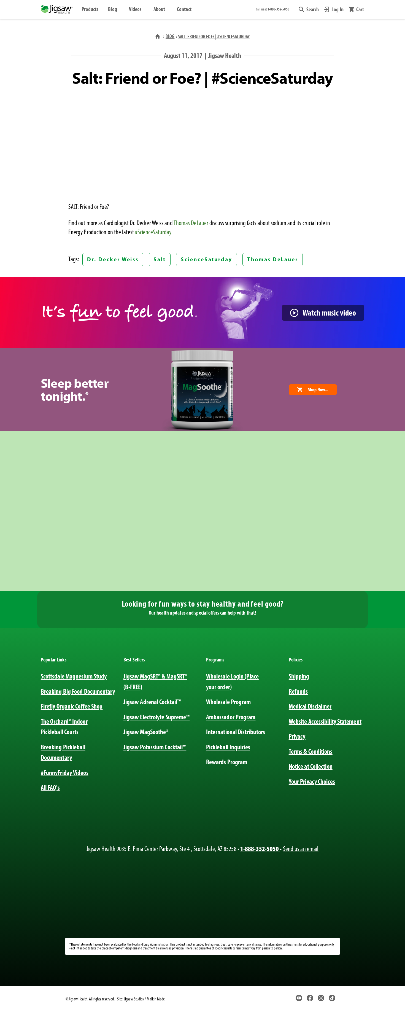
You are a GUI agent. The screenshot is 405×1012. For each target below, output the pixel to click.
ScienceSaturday (206, 259)
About (159, 9)
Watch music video (329, 313)
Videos (135, 9)
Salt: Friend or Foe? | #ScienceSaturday (214, 36)
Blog (112, 9)
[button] (308, 9)
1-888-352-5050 (260, 849)
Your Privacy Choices (312, 781)
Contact (184, 9)
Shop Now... (318, 390)
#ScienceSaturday (153, 232)
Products (90, 9)
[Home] (158, 36)
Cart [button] (360, 9)
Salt (159, 259)
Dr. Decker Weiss (113, 259)
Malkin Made (156, 999)
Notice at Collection (311, 766)
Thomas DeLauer (191, 223)
